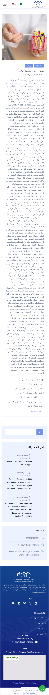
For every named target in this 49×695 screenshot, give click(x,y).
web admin (24, 458)
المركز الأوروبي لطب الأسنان (31, 397)
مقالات (28, 66)
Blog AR (38, 66)
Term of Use (31, 683)
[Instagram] (30, 603)
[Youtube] (13, 603)
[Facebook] (36, 603)
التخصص (39, 629)
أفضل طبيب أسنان (35, 384)
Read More (38, 411)
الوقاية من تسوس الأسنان (32, 402)
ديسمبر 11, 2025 (22, 455)
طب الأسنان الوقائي (34, 406)
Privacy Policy (18, 683)
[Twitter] (24, 603)
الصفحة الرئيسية (37, 618)
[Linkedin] (18, 603)
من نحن (40, 623)
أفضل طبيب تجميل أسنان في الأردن (28, 388)
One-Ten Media (28, 693)
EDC (22, 691)
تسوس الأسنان (14, 402)
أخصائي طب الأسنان (29, 380)
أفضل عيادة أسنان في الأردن (31, 393)
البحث (39, 432)
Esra (38, 75)
